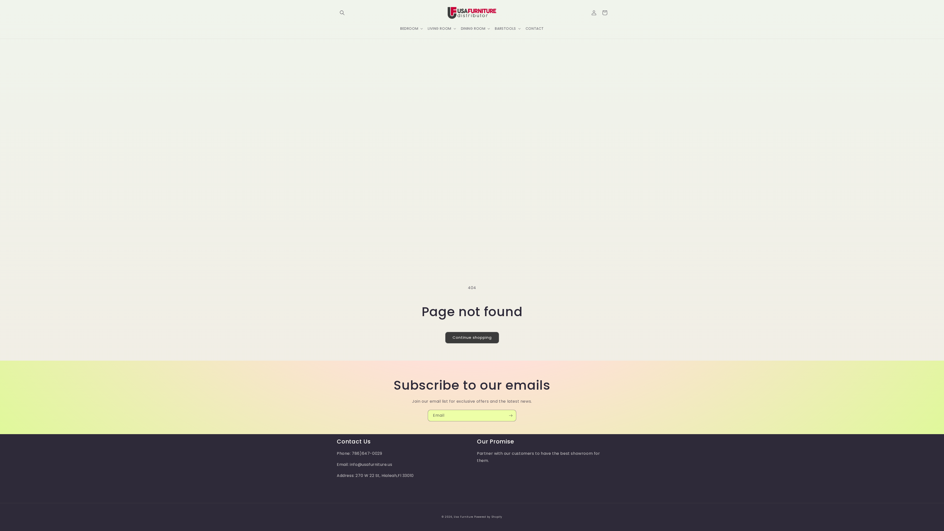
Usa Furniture (463, 517)
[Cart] (604, 12)
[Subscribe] (510, 415)
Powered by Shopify (488, 517)
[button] (342, 12)
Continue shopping (472, 337)
